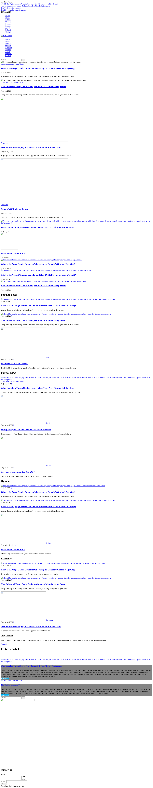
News (7, 18)
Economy (8, 24)
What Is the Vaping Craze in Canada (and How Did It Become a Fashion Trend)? (29, 4)
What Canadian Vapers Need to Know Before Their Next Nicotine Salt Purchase (37, 227)
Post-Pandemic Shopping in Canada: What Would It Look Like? (31, 147)
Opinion (8, 22)
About (7, 28)
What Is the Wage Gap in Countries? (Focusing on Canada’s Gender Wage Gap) (38, 68)
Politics (8, 20)
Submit (4, 784)
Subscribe (8, 30)
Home (7, 16)
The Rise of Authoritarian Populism (13, 10)
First (23, 777)
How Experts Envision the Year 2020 (18, 472)
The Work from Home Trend (11, 8)
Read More (5, 678)
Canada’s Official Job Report (14, 209)
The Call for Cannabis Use (13, 253)
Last (23, 779)
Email (3, 781)
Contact (8, 32)
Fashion (8, 26)
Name (3, 775)
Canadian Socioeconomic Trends (12, 64)
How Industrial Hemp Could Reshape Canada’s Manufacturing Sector (25, 6)
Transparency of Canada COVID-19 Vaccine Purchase (26, 429)
